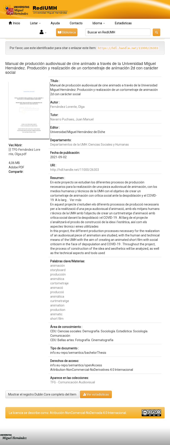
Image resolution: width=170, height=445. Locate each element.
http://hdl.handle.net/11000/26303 (74, 169)
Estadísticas (123, 23)
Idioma (98, 23)
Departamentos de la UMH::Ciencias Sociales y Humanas (89, 144)
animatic (56, 314)
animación (57, 265)
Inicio (16, 23)
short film (57, 318)
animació (56, 287)
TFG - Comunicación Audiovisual (72, 382)
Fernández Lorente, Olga (67, 106)
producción (58, 274)
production (57, 310)
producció (57, 292)
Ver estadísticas (97, 394)
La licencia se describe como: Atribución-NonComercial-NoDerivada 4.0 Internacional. (68, 413)
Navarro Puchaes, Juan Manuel (72, 119)
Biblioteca (68, 32)
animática (57, 279)
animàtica (57, 296)
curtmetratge (59, 301)
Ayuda (55, 23)
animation (57, 305)
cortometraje (59, 283)
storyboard (58, 270)
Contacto (76, 23)
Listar (34, 23)
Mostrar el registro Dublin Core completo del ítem (42, 394)
